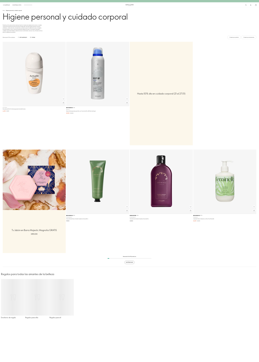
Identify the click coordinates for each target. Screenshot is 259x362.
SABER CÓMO (34, 233)
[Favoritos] (63, 99)
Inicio (4, 10)
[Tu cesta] (255, 5)
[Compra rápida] (63, 102)
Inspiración (17, 5)
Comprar (6, 5)
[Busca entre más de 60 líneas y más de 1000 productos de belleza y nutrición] (246, 5)
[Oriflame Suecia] (129, 5)
